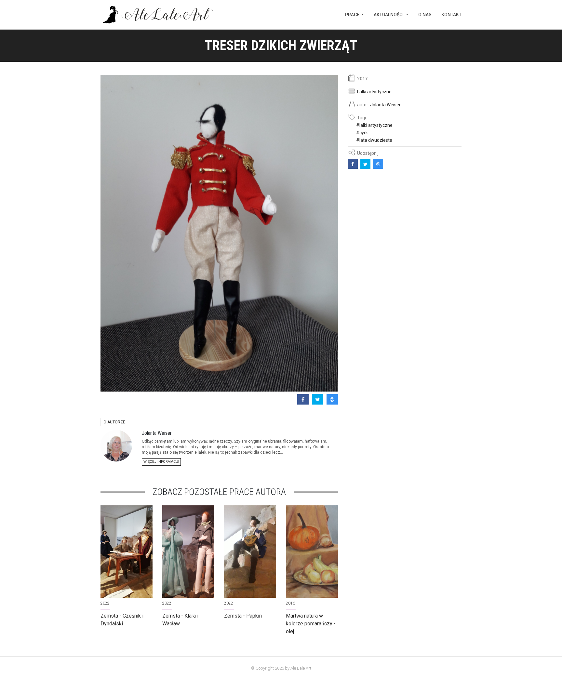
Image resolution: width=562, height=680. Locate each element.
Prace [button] (352, 14)
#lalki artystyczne (374, 125)
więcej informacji (161, 462)
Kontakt (451, 14)
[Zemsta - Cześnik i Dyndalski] (126, 551)
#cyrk (362, 132)
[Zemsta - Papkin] (250, 551)
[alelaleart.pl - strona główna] (156, 14)
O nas (425, 14)
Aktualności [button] (389, 14)
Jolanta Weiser (385, 104)
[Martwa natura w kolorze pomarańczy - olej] (312, 551)
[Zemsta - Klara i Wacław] (188, 551)
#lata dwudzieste (374, 140)
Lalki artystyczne (374, 91)
